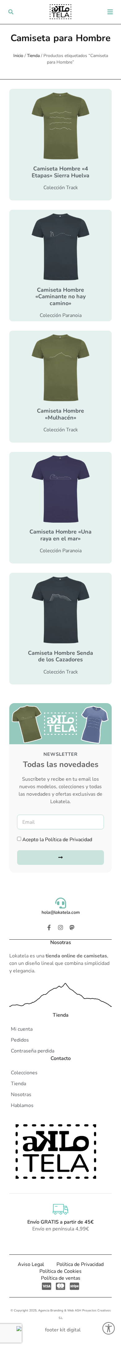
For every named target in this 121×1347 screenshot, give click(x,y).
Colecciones (24, 1072)
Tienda (33, 56)
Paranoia (72, 315)
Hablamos (22, 1105)
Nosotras (21, 1094)
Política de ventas (60, 1278)
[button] (11, 12)
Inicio (18, 56)
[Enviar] (60, 857)
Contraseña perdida (32, 1050)
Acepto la (57, 839)
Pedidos (20, 1040)
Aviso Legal (31, 1264)
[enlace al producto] (60, 126)
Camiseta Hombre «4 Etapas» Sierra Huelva (60, 172)
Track (72, 187)
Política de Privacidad (68, 839)
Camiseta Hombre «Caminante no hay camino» (60, 296)
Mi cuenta (22, 1029)
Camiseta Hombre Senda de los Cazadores (60, 656)
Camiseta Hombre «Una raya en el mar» (60, 535)
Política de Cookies (60, 1271)
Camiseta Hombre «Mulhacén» (60, 414)
